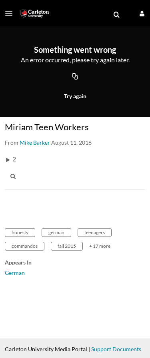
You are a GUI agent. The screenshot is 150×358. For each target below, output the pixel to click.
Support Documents (116, 349)
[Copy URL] (75, 77)
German (15, 272)
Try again (75, 96)
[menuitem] (116, 15)
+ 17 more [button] (99, 246)
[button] (11, 13)
